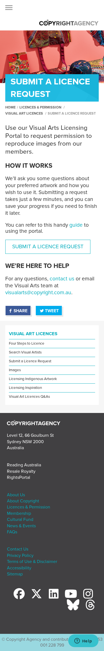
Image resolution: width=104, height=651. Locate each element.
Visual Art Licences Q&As (29, 396)
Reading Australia (24, 465)
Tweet (52, 310)
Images (15, 370)
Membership (19, 513)
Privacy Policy (20, 555)
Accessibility (19, 568)
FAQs (12, 532)
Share (20, 310)
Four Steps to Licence (26, 343)
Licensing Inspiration (25, 388)
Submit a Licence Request (30, 361)
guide (76, 225)
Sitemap (15, 574)
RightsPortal (18, 477)
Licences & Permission (40, 107)
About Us (16, 495)
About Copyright (23, 501)
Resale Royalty (21, 471)
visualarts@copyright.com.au (38, 292)
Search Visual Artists (25, 352)
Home (10, 107)
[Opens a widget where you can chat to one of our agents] (83, 641)
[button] (8, 9)
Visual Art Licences (24, 113)
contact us (62, 278)
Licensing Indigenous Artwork (33, 379)
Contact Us (17, 549)
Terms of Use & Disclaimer (32, 561)
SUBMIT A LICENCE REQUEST (47, 246)
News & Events (21, 526)
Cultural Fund (20, 519)
